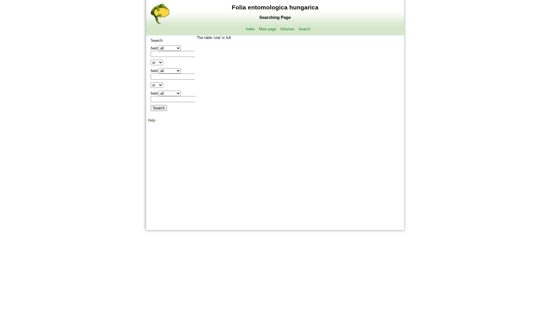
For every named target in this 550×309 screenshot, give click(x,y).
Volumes (287, 29)
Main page (267, 29)
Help (151, 120)
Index (250, 29)
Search (304, 29)
